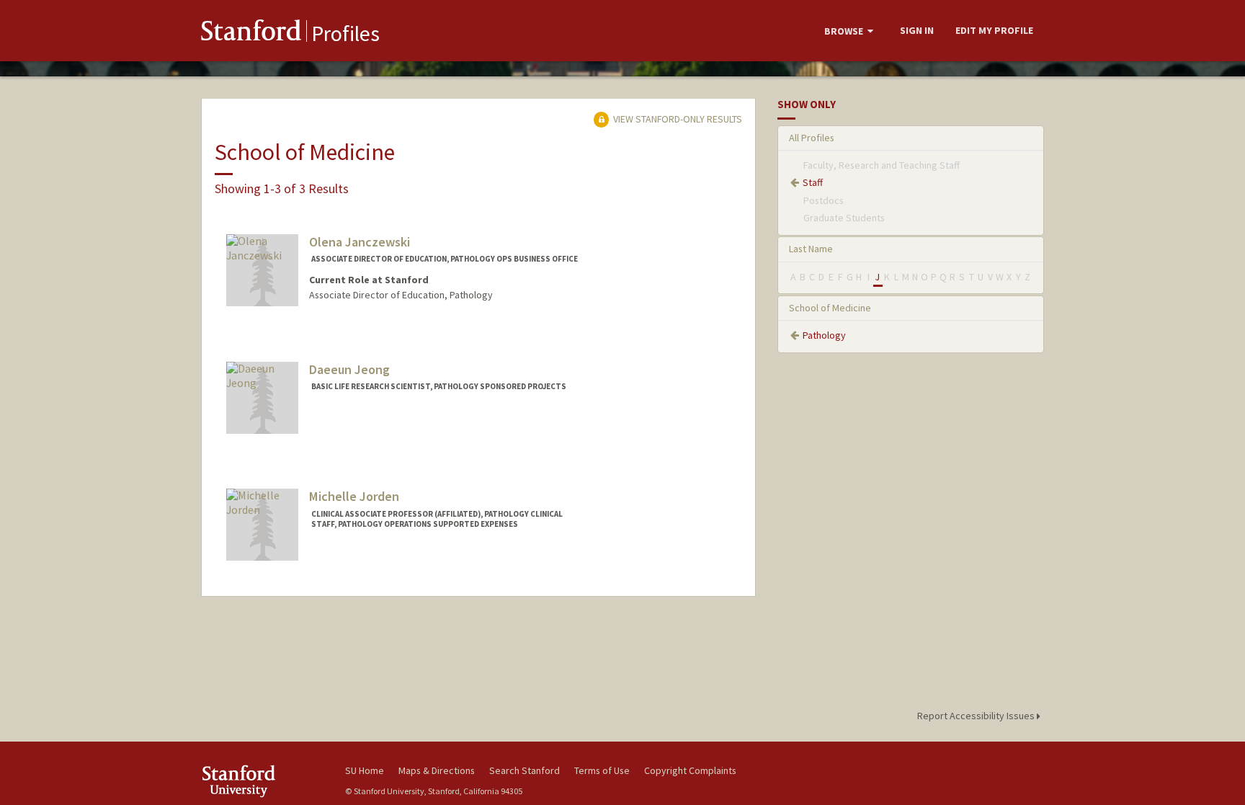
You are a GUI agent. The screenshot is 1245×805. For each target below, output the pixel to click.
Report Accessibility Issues (977, 715)
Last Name (811, 248)
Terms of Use (602, 770)
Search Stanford (524, 770)
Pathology (824, 335)
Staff (813, 182)
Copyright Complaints (690, 770)
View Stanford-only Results (676, 118)
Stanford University (262, 781)
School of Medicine (830, 307)
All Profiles (811, 137)
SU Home (364, 770)
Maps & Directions (436, 770)
